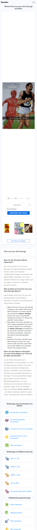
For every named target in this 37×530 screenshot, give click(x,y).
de (33, 2)
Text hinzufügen (11, 209)
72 (8, 198)
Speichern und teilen (18, 213)
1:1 (27, 198)
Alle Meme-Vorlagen (18, 241)
